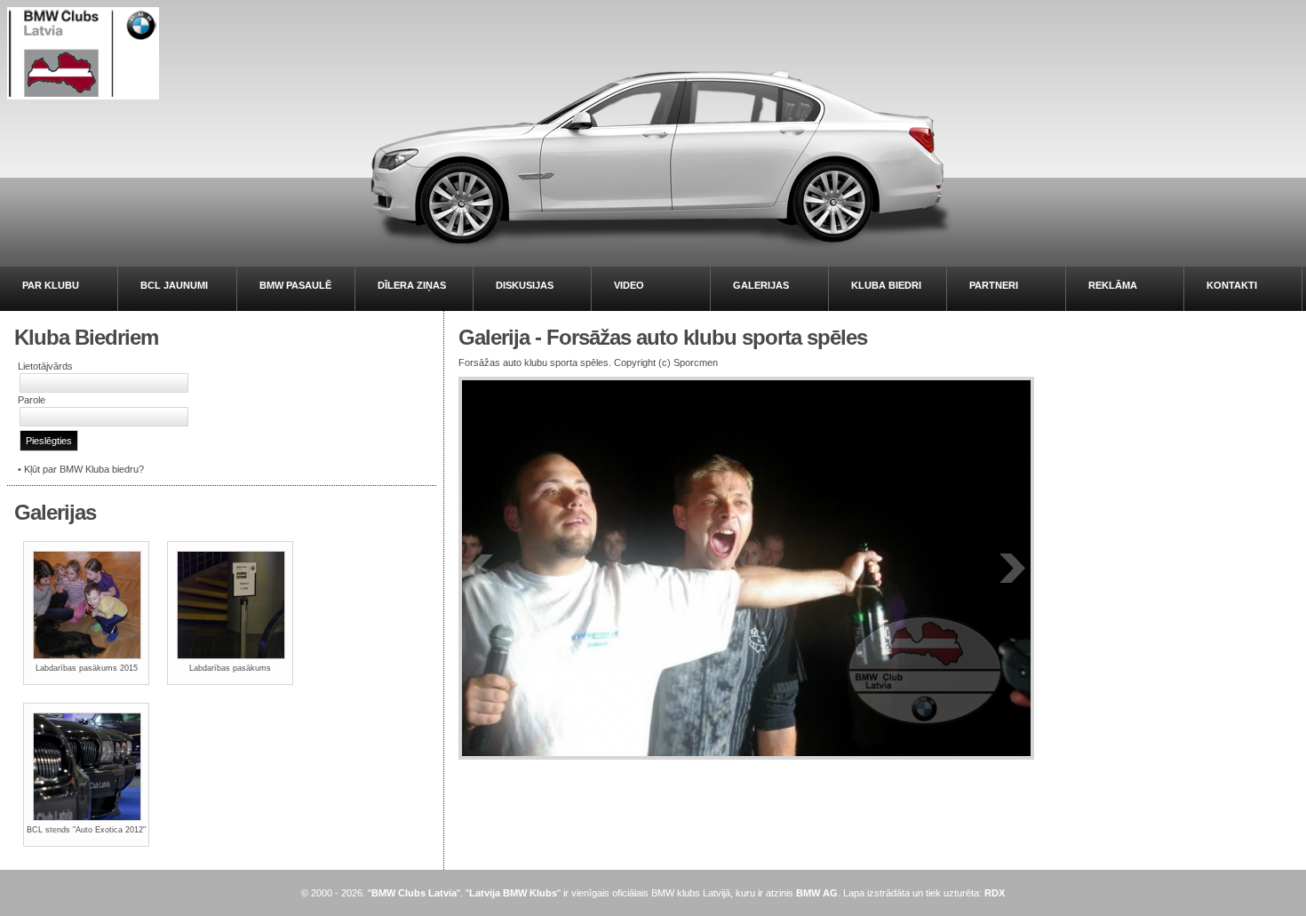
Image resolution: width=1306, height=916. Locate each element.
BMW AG (817, 893)
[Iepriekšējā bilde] (480, 568)
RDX (994, 893)
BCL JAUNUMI (174, 285)
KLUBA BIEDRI (886, 285)
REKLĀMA (1112, 285)
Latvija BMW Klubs (513, 893)
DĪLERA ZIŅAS (412, 285)
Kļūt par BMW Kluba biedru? (84, 469)
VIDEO (629, 285)
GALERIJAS (761, 285)
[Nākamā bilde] (1012, 568)
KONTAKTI (1231, 285)
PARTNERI (993, 285)
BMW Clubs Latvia (414, 893)
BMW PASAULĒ (295, 285)
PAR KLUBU (50, 285)
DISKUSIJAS (524, 285)
